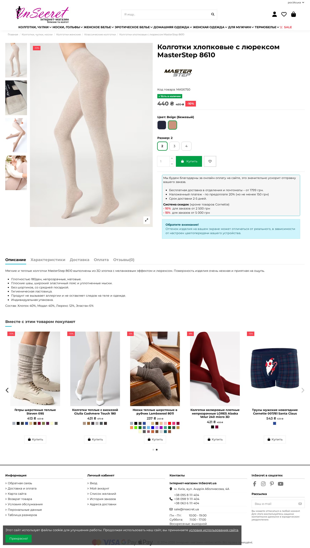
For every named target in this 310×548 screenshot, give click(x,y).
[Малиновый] (173, 423)
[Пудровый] (148, 431)
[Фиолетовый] (161, 427)
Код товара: (166, 89)
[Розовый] (165, 423)
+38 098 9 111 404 (186, 499)
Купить (191, 161)
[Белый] (148, 423)
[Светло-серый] (161, 431)
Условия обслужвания (25, 504)
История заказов (103, 499)
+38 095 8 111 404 (186, 495)
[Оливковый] (43, 423)
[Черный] (18, 423)
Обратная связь (20, 483)
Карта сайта (17, 494)
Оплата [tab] (101, 260)
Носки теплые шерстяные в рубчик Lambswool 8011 (155, 411)
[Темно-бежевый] (156, 431)
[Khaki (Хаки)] (173, 427)
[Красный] (169, 423)
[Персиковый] (161, 423)
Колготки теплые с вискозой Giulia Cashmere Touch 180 (95, 411)
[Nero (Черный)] (212, 426)
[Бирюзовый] (165, 427)
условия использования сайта (213, 530)
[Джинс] (144, 427)
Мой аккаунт (99, 488)
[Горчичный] (178, 427)
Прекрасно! (18, 538)
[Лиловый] (156, 427)
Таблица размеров (22, 515)
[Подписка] (300, 504)
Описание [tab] (15, 260)
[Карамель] (169, 431)
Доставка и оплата (22, 488)
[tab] (123, 261)
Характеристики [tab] (48, 260)
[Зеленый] (140, 427)
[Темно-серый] (56, 423)
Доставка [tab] (79, 260)
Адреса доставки (103, 504)
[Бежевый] (30, 423)
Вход (93, 483)
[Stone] (101, 423)
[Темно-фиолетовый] (47, 423)
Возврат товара (20, 499)
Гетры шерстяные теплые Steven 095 (35, 411)
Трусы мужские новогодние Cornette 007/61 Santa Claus (275, 411)
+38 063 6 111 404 (186, 503)
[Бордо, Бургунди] (39, 423)
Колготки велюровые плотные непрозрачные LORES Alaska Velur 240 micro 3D (215, 413)
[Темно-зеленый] (169, 427)
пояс (72, 283)
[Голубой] (148, 427)
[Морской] (165, 431)
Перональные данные (25, 510)
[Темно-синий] (26, 423)
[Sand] (84, 423)
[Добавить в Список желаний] (210, 161)
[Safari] (88, 423)
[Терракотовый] (152, 431)
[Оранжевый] (131, 427)
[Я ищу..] (212, 14)
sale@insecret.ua (186, 509)
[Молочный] (51, 423)
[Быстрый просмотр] (59, 345)
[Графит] (22, 423)
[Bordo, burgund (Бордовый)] (216, 426)
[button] (153, 450)
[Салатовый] (135, 427)
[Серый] (13, 423)
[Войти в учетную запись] (274, 14)
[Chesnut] (105, 423)
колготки (40, 271)
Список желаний (103, 494)
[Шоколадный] (35, 423)
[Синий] (152, 427)
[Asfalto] (92, 423)
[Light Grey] (97, 423)
